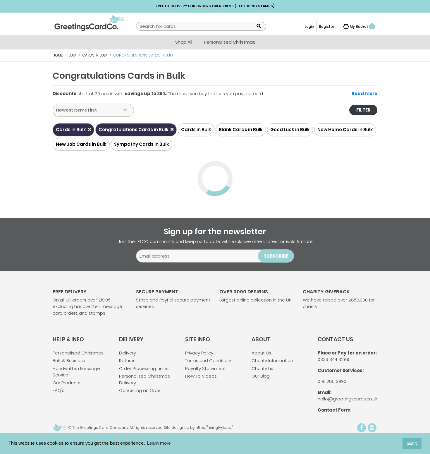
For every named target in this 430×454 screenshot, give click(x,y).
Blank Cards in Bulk (241, 129)
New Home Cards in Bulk (345, 129)
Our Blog (261, 376)
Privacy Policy (199, 353)
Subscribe (276, 256)
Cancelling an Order (140, 390)
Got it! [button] (412, 443)
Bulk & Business (69, 360)
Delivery (127, 353)
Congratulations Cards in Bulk (134, 129)
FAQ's (58, 390)
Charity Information (272, 360)
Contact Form (334, 410)
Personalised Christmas (78, 353)
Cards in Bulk (71, 129)
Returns (127, 360)
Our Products (66, 383)
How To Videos (201, 376)
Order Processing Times (144, 368)
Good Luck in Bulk (290, 129)
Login (309, 26)
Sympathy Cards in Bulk (141, 144)
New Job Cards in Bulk (81, 144)
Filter (363, 110)
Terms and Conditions (209, 360)
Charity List (263, 368)
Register (326, 26)
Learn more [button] (159, 443)
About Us (261, 353)
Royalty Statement (205, 368)
